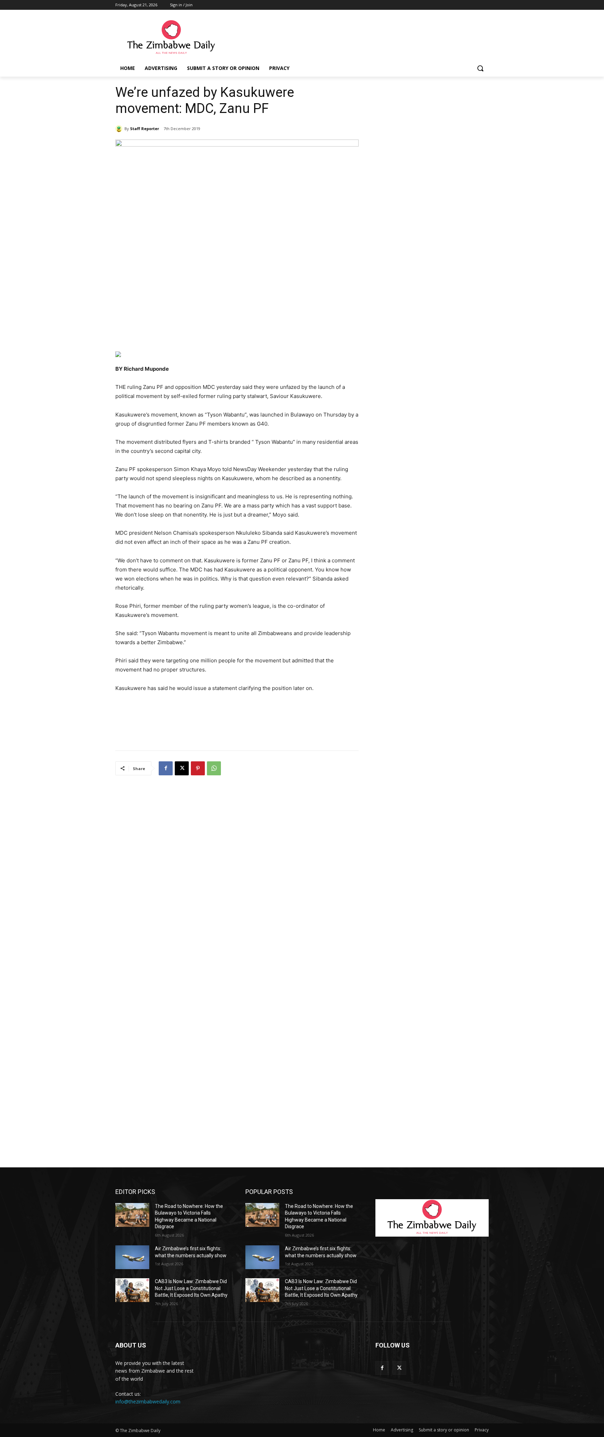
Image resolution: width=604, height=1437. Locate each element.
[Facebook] (166, 768)
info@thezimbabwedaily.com (147, 1401)
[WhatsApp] (214, 768)
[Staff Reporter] (119, 128)
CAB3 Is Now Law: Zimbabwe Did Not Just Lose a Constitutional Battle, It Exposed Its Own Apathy (191, 1288)
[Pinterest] (198, 768)
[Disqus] (237, 873)
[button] (480, 68)
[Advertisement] (354, 37)
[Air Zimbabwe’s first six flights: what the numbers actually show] (132, 1257)
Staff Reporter (144, 128)
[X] (182, 768)
